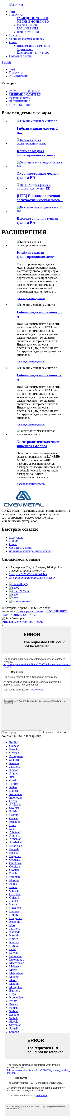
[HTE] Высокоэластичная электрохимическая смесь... (40, 198)
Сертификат (25, 49)
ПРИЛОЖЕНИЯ (28, 31)
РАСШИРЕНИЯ (27, 28)
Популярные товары (29, 611)
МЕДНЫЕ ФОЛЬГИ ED (33, 21)
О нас (13, 42)
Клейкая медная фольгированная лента (36, 153)
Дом (12, 11)
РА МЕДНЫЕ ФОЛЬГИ (32, 18)
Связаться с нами (20, 56)
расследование (26, 298)
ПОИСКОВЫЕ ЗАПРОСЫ (19, 614)
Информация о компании (33, 45)
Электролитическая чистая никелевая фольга (39, 444)
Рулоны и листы (27, 25)
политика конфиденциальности (30, 551)
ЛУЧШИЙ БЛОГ (57, 611)
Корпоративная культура (33, 52)
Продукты (16, 14)
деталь (40, 298)
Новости (15, 35)
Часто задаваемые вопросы (27, 38)
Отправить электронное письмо (22, 621)
